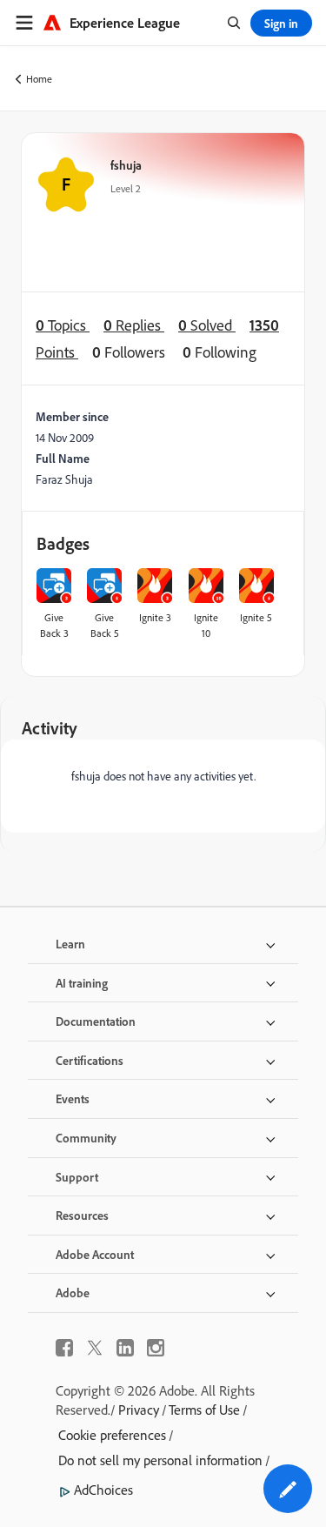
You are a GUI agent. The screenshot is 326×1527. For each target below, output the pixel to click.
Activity (49, 728)
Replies (133, 325)
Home (39, 78)
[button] (287, 1488)
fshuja (126, 164)
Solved (207, 325)
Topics (63, 325)
